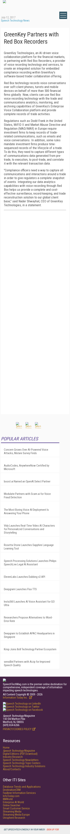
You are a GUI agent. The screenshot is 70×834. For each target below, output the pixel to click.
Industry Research (13, 756)
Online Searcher (11, 805)
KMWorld (8, 799)
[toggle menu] (63, 15)
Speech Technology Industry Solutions (24, 766)
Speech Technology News (15, 20)
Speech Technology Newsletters (20, 760)
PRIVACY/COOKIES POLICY (17, 729)
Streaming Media (12, 811)
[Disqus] (35, 261)
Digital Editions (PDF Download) (20, 753)
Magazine (19, 750)
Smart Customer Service (16, 808)
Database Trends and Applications (22, 786)
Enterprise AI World (13, 802)
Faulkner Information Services (19, 792)
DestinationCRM (12, 789)
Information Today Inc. (15, 697)
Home (6, 747)
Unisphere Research (14, 817)
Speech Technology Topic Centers (21, 763)
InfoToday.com (11, 796)
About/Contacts (12, 769)
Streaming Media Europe (16, 814)
